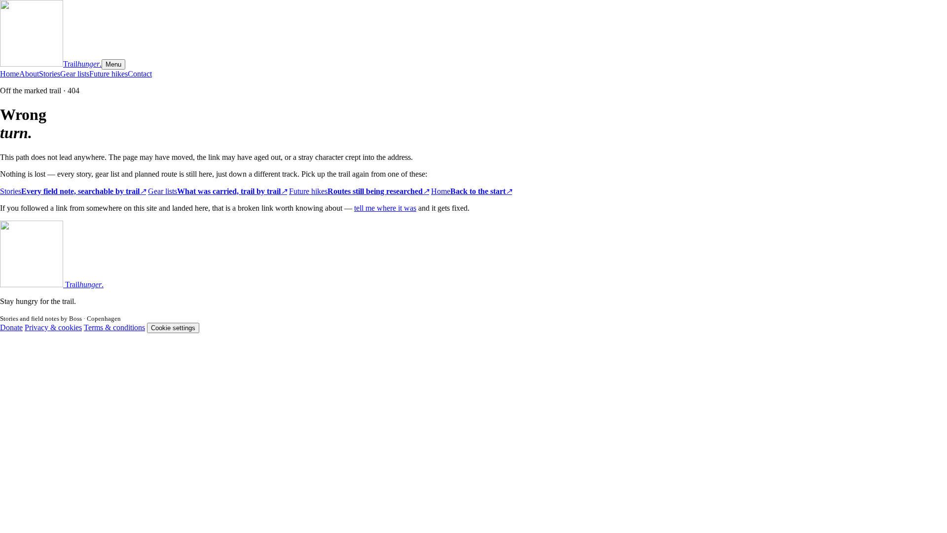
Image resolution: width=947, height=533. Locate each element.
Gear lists (74, 74)
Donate (11, 327)
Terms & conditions (114, 327)
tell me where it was (385, 208)
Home (9, 74)
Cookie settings (173, 328)
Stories (49, 74)
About (29, 74)
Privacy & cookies (53, 327)
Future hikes (108, 74)
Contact (140, 74)
